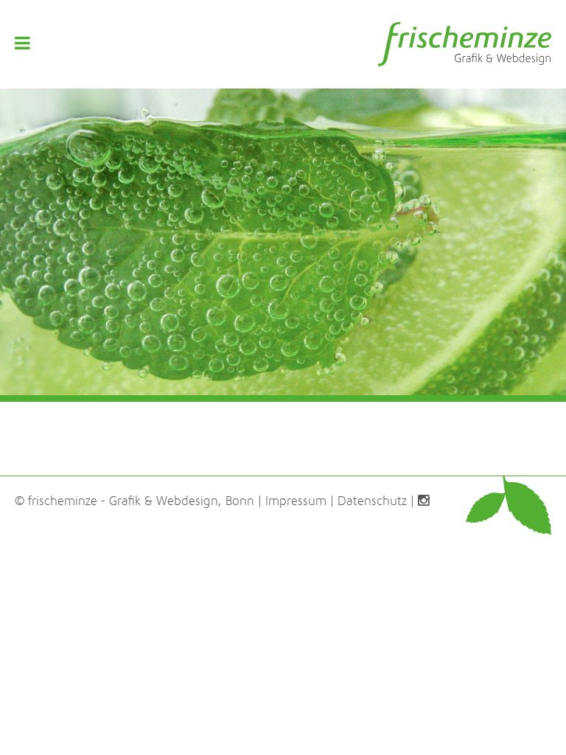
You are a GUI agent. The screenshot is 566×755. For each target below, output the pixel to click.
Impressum (295, 501)
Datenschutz (372, 501)
